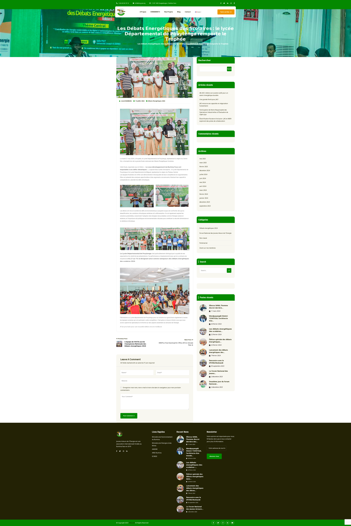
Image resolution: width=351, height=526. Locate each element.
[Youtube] (232, 523)
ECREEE (154, 456)
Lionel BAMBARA (126, 101)
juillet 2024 (203, 174)
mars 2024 (203, 190)
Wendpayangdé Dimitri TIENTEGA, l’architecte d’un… (218, 318)
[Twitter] (120, 451)
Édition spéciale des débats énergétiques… (220, 340)
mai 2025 (202, 159)
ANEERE (154, 449)
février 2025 (203, 167)
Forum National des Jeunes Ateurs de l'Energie (215, 233)
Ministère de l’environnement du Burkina (162, 438)
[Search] (229, 270)
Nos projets (168, 12)
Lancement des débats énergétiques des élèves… (194, 488)
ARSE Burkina (156, 453)
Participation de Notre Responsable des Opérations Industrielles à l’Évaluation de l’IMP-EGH (213, 112)
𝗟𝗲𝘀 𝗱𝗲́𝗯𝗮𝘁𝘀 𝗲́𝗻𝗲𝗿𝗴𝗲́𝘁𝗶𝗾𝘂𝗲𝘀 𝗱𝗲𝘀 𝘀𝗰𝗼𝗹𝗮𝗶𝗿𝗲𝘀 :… (194, 464)
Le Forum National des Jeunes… (218, 372)
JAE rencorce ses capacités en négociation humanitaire (213, 104)
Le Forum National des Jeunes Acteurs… (194, 507)
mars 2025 (203, 163)
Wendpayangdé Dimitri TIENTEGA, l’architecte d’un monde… (193, 452)
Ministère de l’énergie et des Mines (162, 444)
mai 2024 (202, 182)
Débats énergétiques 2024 (156, 101)
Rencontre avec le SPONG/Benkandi (216, 361)
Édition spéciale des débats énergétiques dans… (194, 476)
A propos (143, 12)
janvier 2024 (203, 198)
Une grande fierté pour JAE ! (208, 99)
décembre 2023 (204, 202)
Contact (188, 12)
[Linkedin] (126, 451)
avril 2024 (202, 186)
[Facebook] (213, 523)
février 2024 (203, 194)
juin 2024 (202, 178)
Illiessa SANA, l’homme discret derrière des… (192, 439)
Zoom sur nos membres (207, 248)
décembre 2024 (204, 170)
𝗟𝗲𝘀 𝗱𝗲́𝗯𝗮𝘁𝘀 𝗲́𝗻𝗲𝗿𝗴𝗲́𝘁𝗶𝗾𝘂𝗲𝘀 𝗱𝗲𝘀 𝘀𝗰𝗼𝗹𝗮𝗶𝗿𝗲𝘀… (220, 330)
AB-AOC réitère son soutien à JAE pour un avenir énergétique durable (213, 94)
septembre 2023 (205, 206)
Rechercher (204, 60)
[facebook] (116, 451)
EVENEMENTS (155, 12)
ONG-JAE (132, 523)
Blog (178, 12)
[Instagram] (123, 451)
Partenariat (203, 243)
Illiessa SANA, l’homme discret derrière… (218, 306)
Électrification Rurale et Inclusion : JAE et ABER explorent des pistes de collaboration (215, 120)
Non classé (203, 238)
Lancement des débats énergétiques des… (218, 351)
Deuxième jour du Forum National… (219, 382)
